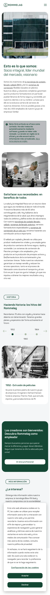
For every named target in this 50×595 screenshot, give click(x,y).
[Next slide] (45, 331)
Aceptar (25, 576)
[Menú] (45, 5)
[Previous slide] (5, 331)
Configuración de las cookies (25, 567)
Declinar (25, 585)
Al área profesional (25, 462)
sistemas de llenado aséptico (22, 225)
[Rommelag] (13, 5)
